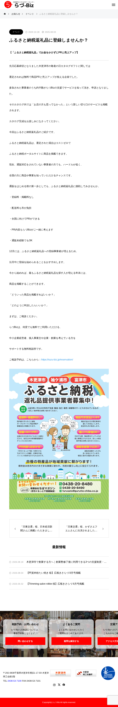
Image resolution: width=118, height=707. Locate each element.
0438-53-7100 (15, 681)
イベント (16, 32)
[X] (59, 684)
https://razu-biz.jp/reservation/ (57, 359)
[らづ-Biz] (19, 4)
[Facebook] (64, 684)
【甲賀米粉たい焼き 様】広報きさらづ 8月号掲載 (53, 573)
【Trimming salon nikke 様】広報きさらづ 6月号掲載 (55, 583)
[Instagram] (54, 684)
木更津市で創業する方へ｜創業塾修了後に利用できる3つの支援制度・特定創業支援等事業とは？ (67, 562)
